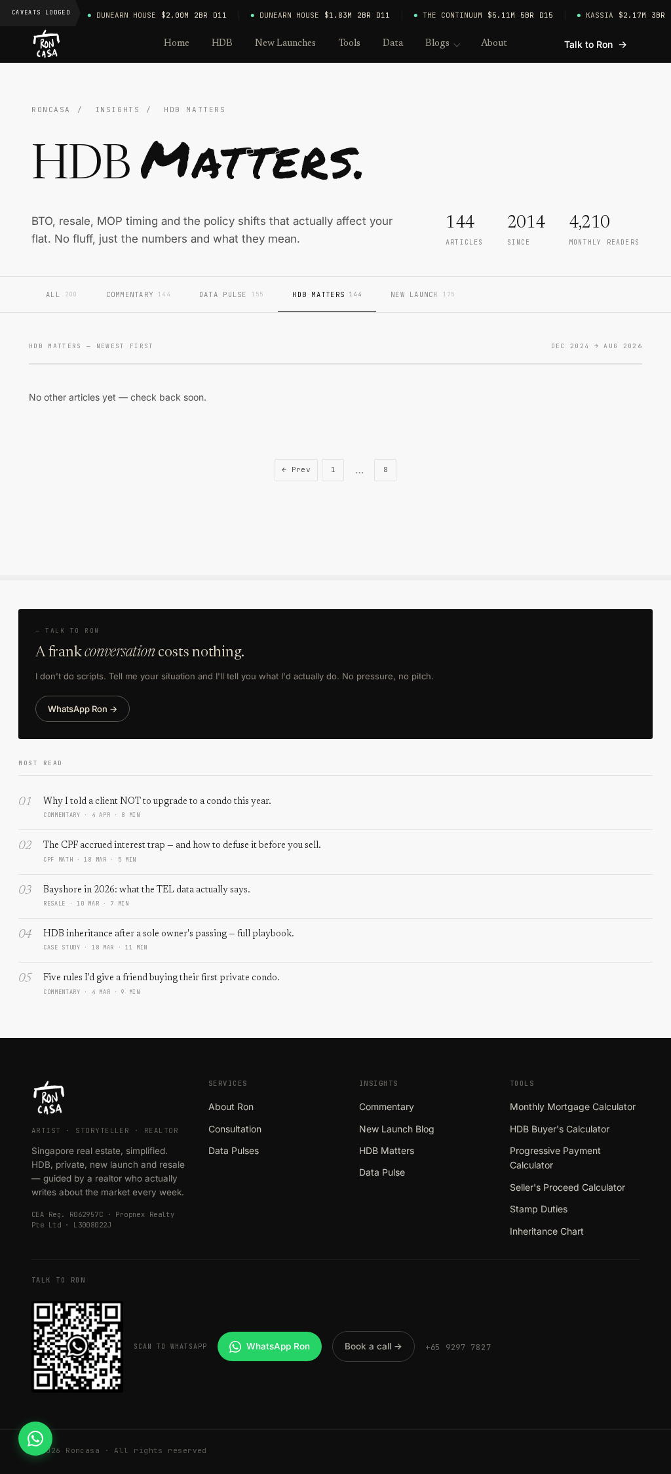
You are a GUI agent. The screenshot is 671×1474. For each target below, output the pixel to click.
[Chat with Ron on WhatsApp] (35, 1439)
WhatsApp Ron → (82, 709)
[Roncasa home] (46, 44)
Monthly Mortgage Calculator (573, 1106)
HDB (222, 44)
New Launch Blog (396, 1128)
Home (176, 44)
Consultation (234, 1128)
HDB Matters (327, 294)
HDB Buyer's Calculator (559, 1128)
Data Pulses (233, 1150)
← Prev (296, 469)
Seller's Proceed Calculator (567, 1187)
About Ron (231, 1106)
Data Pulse (231, 294)
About (494, 44)
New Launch (423, 294)
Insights (117, 109)
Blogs (437, 44)
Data (393, 44)
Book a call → (373, 1346)
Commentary (138, 294)
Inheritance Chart (547, 1231)
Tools (349, 44)
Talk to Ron (595, 44)
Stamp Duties (538, 1208)
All (61, 294)
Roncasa (51, 109)
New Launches (285, 44)
